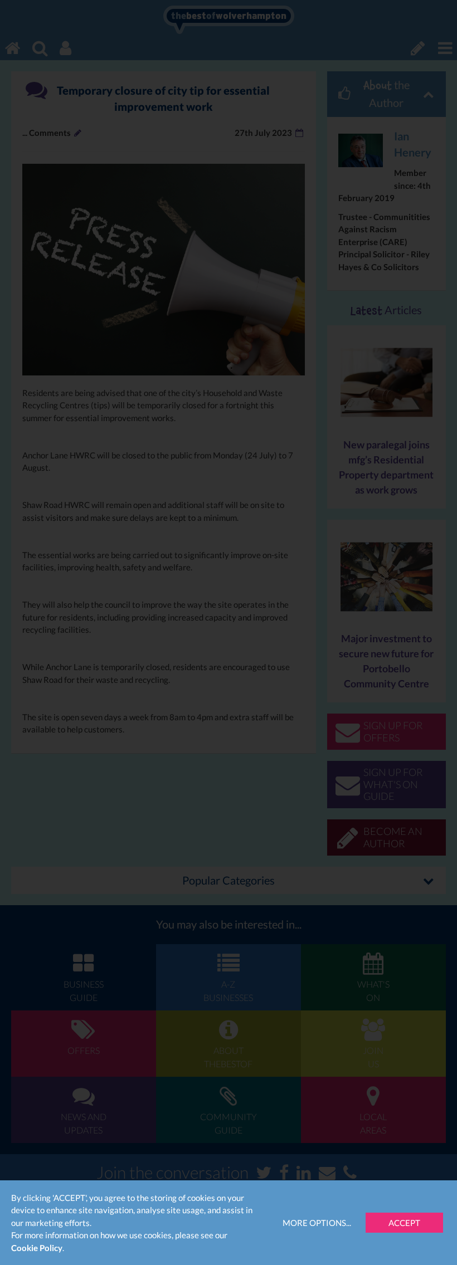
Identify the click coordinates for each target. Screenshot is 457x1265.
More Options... (317, 1223)
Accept (404, 1223)
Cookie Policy (36, 1248)
